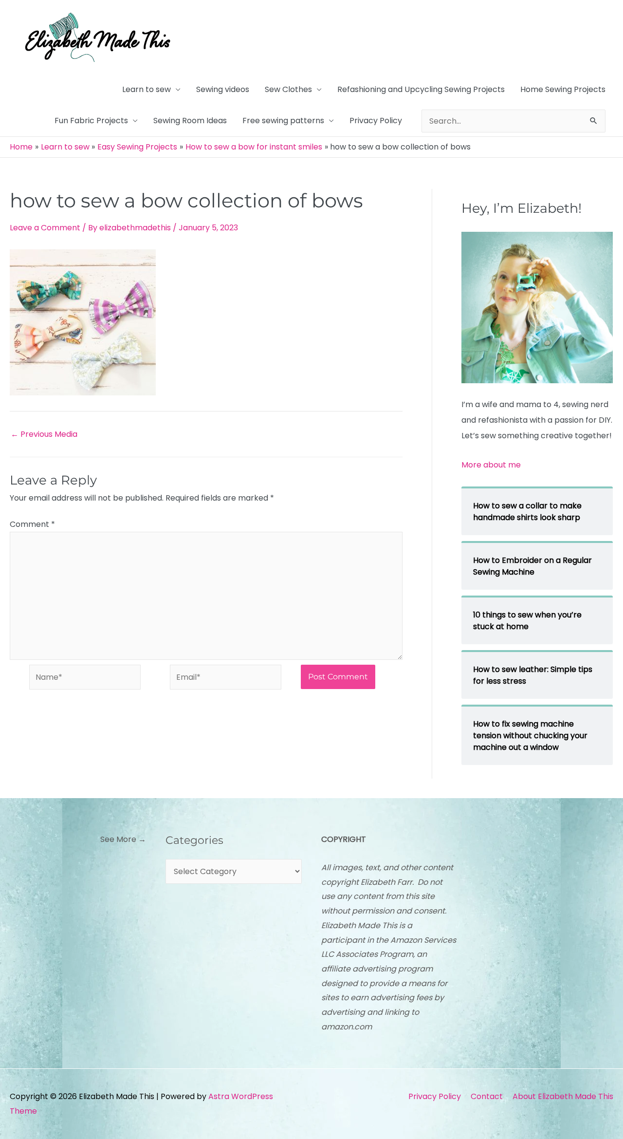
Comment (32, 524)
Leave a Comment (45, 227)
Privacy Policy (375, 120)
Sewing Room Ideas (190, 120)
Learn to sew (146, 89)
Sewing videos (222, 89)
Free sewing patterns (283, 120)
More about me (491, 464)
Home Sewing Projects (562, 89)
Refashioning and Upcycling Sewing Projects (421, 89)
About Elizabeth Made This (563, 1096)
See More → (123, 839)
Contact (487, 1096)
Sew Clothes (288, 89)
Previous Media (44, 434)
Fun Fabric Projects (91, 120)
